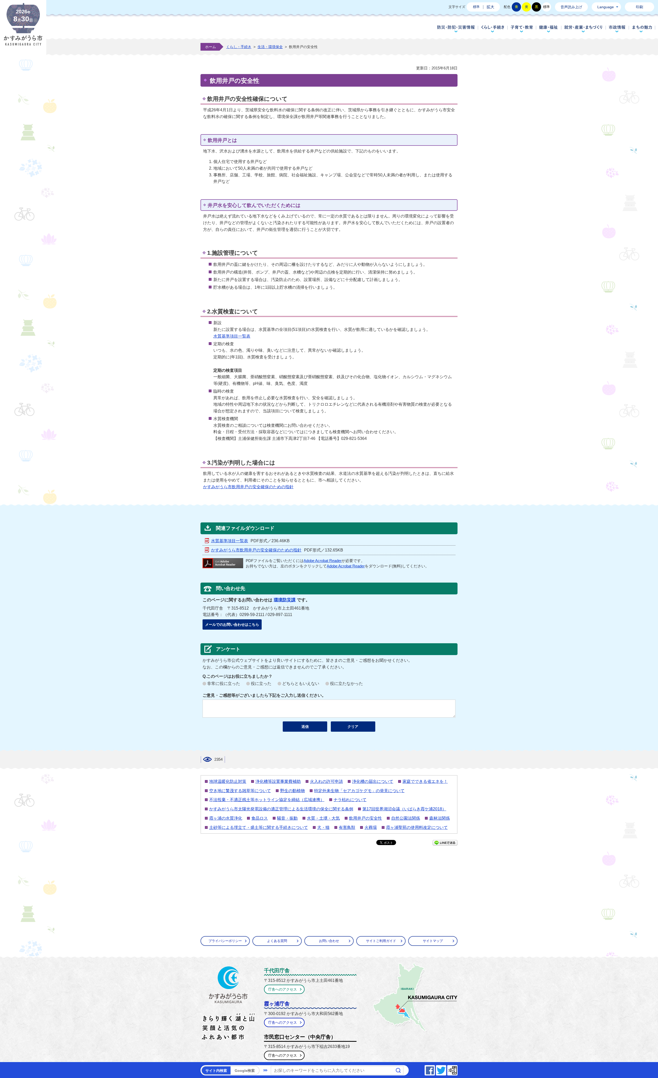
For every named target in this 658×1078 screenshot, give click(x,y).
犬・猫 (323, 827)
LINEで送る (445, 843)
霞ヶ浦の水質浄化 (225, 818)
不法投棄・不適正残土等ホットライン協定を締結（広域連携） (266, 800)
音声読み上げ (571, 7)
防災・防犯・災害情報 (456, 28)
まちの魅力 (642, 28)
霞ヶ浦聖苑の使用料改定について (417, 827)
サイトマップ (433, 941)
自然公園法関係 (405, 818)
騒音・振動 (287, 818)
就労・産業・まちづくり (583, 28)
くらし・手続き (492, 28)
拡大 (490, 7)
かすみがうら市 (228, 1004)
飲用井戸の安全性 (365, 818)
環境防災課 (285, 599)
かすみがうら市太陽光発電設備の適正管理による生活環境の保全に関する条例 (281, 809)
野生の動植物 (292, 791)
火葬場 (370, 827)
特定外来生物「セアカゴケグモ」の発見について (359, 791)
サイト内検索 (216, 1070)
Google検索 (245, 1070)
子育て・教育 (521, 28)
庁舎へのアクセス (282, 989)
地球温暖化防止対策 (227, 781)
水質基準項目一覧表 (231, 336)
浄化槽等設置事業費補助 (278, 781)
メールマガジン (457, 1069)
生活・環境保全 (270, 47)
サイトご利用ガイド (381, 941)
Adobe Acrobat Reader (323, 561)
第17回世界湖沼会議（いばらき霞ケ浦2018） (404, 809)
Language (605, 7)
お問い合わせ (329, 941)
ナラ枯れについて (350, 800)
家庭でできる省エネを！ (425, 781)
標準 (476, 7)
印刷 (639, 7)
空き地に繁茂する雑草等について (240, 791)
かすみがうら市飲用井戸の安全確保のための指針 (248, 487)
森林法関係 (439, 818)
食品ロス (259, 818)
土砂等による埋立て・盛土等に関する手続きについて (258, 827)
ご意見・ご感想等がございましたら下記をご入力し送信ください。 (264, 695)
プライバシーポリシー (225, 941)
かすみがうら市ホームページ (23, 28)
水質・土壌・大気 (323, 818)
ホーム (210, 47)
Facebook (434, 1069)
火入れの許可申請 (326, 781)
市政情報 (617, 28)
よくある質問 (277, 941)
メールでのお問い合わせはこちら (232, 624)
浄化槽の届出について (372, 781)
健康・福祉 (548, 28)
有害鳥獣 (347, 827)
